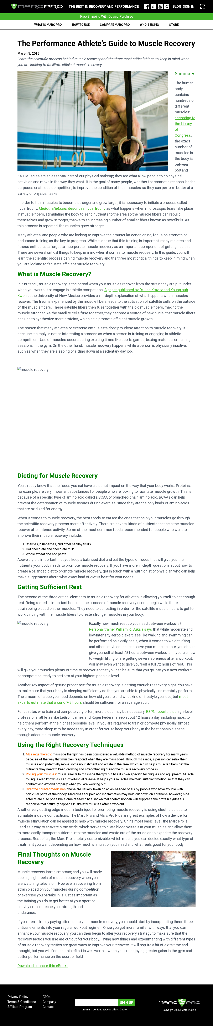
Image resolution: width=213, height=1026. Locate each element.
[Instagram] (166, 6)
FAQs (47, 997)
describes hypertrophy (72, 208)
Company (49, 1002)
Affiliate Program (19, 1007)
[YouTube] (160, 6)
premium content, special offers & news (105, 1009)
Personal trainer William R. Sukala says (120, 629)
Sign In (188, 7)
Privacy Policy (17, 997)
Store (174, 24)
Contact (48, 1007)
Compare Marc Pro (115, 24)
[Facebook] (146, 6)
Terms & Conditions (21, 1002)
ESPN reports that (161, 711)
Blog (177, 7)
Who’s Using (149, 24)
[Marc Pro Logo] (37, 6)
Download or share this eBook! (42, 965)
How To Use (81, 24)
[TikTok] (153, 6)
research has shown (88, 799)
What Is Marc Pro (48, 24)
